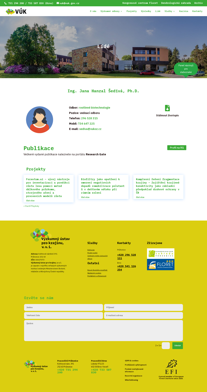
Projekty (132, 11)
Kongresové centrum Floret (140, 3)
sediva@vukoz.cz (90, 129)
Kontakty (197, 11)
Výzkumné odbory (110, 11)
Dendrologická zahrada (176, 3)
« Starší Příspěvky (31, 206)
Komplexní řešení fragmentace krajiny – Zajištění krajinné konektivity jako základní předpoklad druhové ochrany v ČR (157, 186)
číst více (30, 200)
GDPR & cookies (131, 361)
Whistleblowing (131, 380)
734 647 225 (86, 123)
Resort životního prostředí (97, 270)
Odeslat (177, 345)
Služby (168, 11)
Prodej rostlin (92, 253)
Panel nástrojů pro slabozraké (185, 69)
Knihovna (90, 250)
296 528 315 (89, 118)
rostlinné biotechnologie (94, 107)
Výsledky (146, 11)
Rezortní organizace (133, 376)
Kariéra (183, 11)
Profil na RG (177, 147)
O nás (93, 11)
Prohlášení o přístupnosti (96, 276)
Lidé (157, 11)
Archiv (198, 3)
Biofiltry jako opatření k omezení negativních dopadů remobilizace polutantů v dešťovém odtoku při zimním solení (102, 186)
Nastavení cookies (94, 273)
